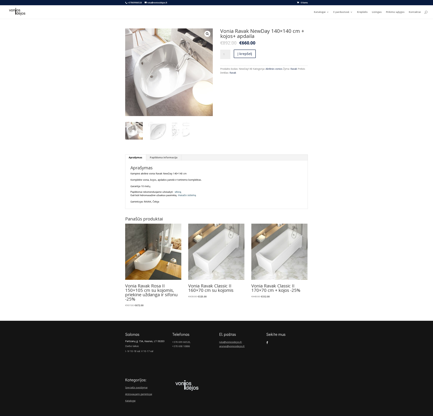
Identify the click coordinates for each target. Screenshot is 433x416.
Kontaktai (415, 12)
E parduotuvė (341, 12)
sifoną (178, 191)
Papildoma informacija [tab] (163, 157)
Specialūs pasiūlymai (136, 387)
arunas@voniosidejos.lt (232, 346)
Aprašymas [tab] (135, 157)
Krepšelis (362, 12)
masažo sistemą (186, 195)
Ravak (293, 68)
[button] (207, 34)
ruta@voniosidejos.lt (230, 342)
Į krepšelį (244, 53)
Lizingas (377, 12)
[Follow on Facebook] (267, 342)
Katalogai (320, 12)
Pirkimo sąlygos (395, 12)
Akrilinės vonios (274, 68)
